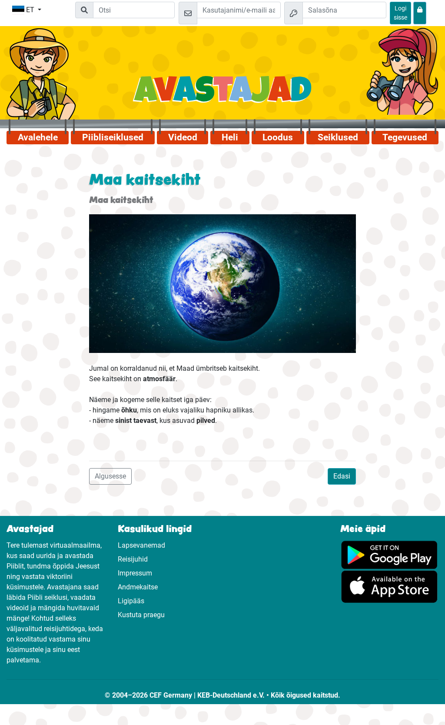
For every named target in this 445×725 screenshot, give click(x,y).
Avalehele (38, 137)
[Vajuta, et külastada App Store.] (389, 586)
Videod (182, 137)
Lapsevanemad (141, 545)
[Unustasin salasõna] (419, 13)
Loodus (277, 137)
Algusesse (110, 476)
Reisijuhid (133, 559)
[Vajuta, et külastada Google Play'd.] (389, 554)
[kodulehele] (223, 94)
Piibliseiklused (112, 137)
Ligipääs (131, 601)
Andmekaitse (138, 587)
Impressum (135, 573)
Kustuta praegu (141, 615)
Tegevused (404, 137)
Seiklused (338, 137)
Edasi (341, 476)
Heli (230, 137)
